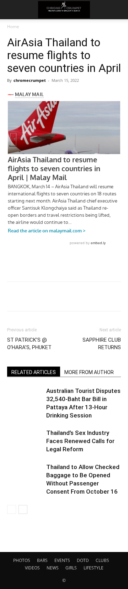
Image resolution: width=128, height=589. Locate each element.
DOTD (83, 560)
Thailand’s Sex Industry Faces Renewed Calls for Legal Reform (80, 441)
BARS (42, 560)
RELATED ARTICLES (33, 372)
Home (13, 26)
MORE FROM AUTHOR (89, 372)
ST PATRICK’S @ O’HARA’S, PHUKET (29, 344)
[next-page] (22, 509)
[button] (12, 9)
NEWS (53, 568)
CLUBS (102, 560)
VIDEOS (32, 568)
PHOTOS (21, 560)
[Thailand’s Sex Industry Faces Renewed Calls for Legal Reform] (25, 441)
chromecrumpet (30, 80)
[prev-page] (11, 509)
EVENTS (62, 560)
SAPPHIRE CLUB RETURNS (101, 344)
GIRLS (71, 568)
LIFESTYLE (93, 568)
